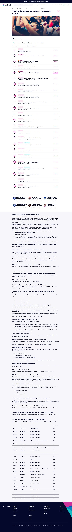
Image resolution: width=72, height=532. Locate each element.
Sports (47, 4)
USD (65, 4)
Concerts (51, 4)
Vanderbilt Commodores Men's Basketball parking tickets (31, 286)
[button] (14, 43)
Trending (42, 4)
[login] (68, 5)
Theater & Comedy (58, 4)
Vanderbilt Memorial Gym (33, 281)
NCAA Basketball (22, 8)
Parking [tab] (21, 38)
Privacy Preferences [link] (31, 526)
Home (13, 8)
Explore (37, 4)
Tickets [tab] (15, 38)
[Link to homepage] (7, 5)
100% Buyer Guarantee (40, 1)
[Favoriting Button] (58, 11)
